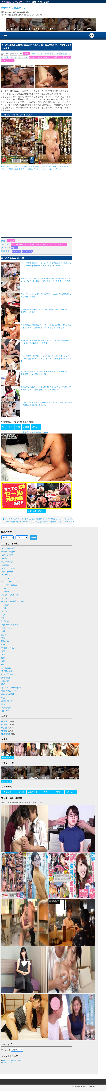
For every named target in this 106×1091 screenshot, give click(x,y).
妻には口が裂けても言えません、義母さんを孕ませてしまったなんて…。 (39, 244)
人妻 (5, 728)
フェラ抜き (23, 57)
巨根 (3, 645)
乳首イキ (5, 621)
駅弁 (3, 698)
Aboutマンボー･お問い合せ (11, 1060)
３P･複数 (5, 711)
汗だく (4, 654)
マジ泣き (5, 605)
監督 (3, 251)
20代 (5, 725)
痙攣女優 (8, 792)
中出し (47, 53)
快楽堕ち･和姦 (7, 648)
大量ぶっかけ (7, 628)
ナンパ (4, 588)
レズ (3, 615)
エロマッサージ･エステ (11, 578)
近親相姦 (5, 681)
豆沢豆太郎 (16, 251)
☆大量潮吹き (7, 562)
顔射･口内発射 (7, 694)
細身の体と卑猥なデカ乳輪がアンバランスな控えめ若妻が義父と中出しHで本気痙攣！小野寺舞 (46, 341)
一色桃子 (26, 53)
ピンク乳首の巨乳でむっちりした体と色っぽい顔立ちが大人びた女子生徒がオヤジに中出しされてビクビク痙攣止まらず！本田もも (46, 358)
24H (28, 1)
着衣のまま (6, 668)
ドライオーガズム (9, 585)
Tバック (13, 57)
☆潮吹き (5, 565)
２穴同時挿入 (7, 708)
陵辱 (3, 684)
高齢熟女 (7, 734)
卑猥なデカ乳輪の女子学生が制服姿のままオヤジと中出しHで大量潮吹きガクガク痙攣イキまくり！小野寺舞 (46, 388)
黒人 (3, 704)
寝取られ (55, 53)
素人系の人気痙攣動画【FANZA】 (36, 432)
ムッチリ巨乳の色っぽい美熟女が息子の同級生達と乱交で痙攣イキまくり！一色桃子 (39, 519)
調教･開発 (5, 678)
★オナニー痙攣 (8, 552)
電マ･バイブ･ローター (11, 688)
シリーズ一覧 (7, 781)
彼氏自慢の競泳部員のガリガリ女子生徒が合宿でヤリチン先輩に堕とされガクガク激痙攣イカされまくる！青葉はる (46, 326)
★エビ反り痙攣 (8, 548)
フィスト (5, 598)
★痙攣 (39, 53)
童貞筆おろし (7, 671)
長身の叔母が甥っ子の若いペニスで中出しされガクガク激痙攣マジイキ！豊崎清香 (39, 521)
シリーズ (5, 244)
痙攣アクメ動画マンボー (15, 8)
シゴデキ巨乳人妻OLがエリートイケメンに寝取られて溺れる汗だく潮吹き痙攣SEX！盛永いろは (46, 403)
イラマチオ (6, 575)
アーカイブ (5, 1050)
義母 (6, 57)
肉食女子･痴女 (7, 674)
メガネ (4, 611)
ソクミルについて (36, 510)
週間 (34, 1)
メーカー (5, 247)
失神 (3, 631)
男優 (7, 251)
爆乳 (3, 661)
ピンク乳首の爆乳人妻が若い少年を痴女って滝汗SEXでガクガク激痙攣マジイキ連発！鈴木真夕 (46, 372)
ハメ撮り (5, 591)
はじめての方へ (7, 1063)
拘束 (3, 651)
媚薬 (3, 638)
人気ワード (33, 792)
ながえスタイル (8, 568)
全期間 (46, 1)
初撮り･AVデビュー (9, 625)
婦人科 (4, 635)
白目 (3, 664)
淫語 (3, 658)
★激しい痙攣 (7, 555)
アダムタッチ (7, 572)
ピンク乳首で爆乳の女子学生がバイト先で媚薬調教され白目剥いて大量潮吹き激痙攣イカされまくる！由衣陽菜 (46, 264)
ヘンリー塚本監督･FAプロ (12, 601)
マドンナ (14, 248)
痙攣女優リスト (7, 758)
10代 (5, 721)
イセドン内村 (27, 251)
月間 (40, 1)
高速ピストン (7, 701)
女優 (3, 240)
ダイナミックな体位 (10, 582)
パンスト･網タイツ (9, 595)
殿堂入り (36, 427)
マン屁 (4, 608)
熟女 (33, 53)
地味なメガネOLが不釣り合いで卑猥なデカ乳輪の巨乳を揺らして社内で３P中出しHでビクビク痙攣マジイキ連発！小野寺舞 (46, 279)
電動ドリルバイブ (9, 691)
